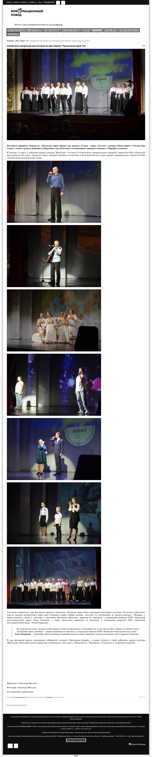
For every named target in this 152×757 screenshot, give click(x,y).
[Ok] (63, 2)
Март (23, 41)
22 (27, 41)
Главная (10, 41)
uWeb (76, 756)
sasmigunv (49, 697)
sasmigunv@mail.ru (137, 736)
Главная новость (20, 697)
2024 (17, 41)
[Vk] (58, 2)
